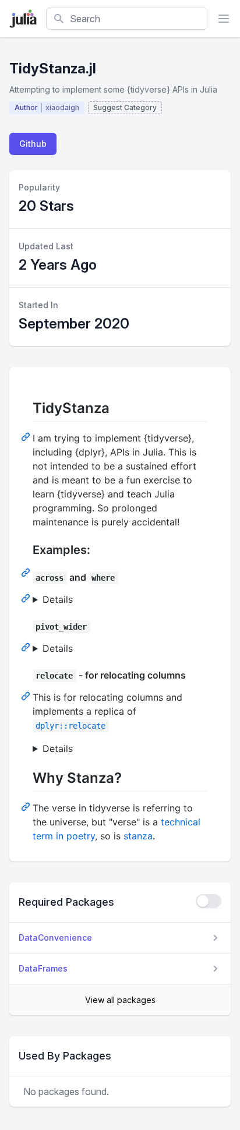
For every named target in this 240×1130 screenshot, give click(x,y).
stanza (138, 836)
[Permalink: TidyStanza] (27, 436)
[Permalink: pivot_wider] (27, 646)
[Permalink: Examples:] (27, 572)
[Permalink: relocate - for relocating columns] (27, 695)
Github (33, 144)
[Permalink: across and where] (27, 597)
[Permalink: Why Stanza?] (27, 806)
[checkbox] (208, 901)
